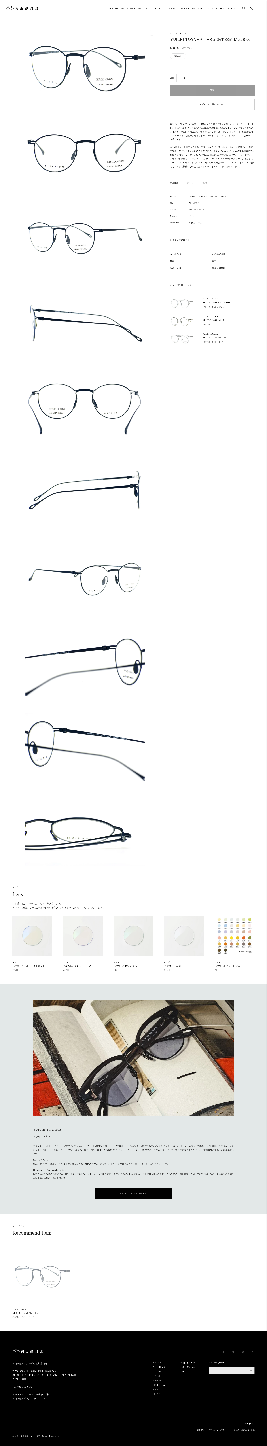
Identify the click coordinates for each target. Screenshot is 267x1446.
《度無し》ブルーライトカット (28, 964)
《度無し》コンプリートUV (77, 964)
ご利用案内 (175, 254)
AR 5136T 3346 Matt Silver (215, 318)
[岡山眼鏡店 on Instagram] (253, 1352)
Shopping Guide (187, 1362)
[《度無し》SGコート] (184, 936)
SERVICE (233, 8)
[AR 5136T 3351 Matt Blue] (41, 1276)
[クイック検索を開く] (244, 8)
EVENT (156, 8)
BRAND (113, 8)
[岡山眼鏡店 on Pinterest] (243, 1352)
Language (247, 1423)
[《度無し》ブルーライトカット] (32, 936)
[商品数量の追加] (180, 78)
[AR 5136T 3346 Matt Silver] (181, 321)
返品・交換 (175, 268)
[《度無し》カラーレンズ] (235, 936)
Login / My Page (187, 1367)
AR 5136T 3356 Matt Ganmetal (216, 301)
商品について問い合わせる (212, 104)
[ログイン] (251, 8)
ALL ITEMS (128, 8)
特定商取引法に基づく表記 (243, 1430)
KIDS (201, 8)
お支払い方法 (218, 254)
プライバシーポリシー (218, 1430)
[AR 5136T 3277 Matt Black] (181, 338)
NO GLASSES (216, 8)
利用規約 (201, 1430)
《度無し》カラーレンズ (227, 964)
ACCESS (143, 8)
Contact (183, 1371)
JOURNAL (170, 8)
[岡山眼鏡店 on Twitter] (233, 1352)
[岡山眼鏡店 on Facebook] (223, 1352)
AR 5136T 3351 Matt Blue (25, 1311)
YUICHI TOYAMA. (178, 33)
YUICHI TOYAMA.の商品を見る (133, 1193)
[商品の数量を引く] (191, 78)
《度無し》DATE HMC (125, 964)
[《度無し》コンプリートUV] (83, 936)
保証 (172, 261)
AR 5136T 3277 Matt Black (215, 336)
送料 (214, 261)
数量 (172, 78)
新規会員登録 (218, 268)
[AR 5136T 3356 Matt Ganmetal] (181, 303)
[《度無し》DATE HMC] (134, 936)
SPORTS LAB (187, 8)
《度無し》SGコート (175, 964)
